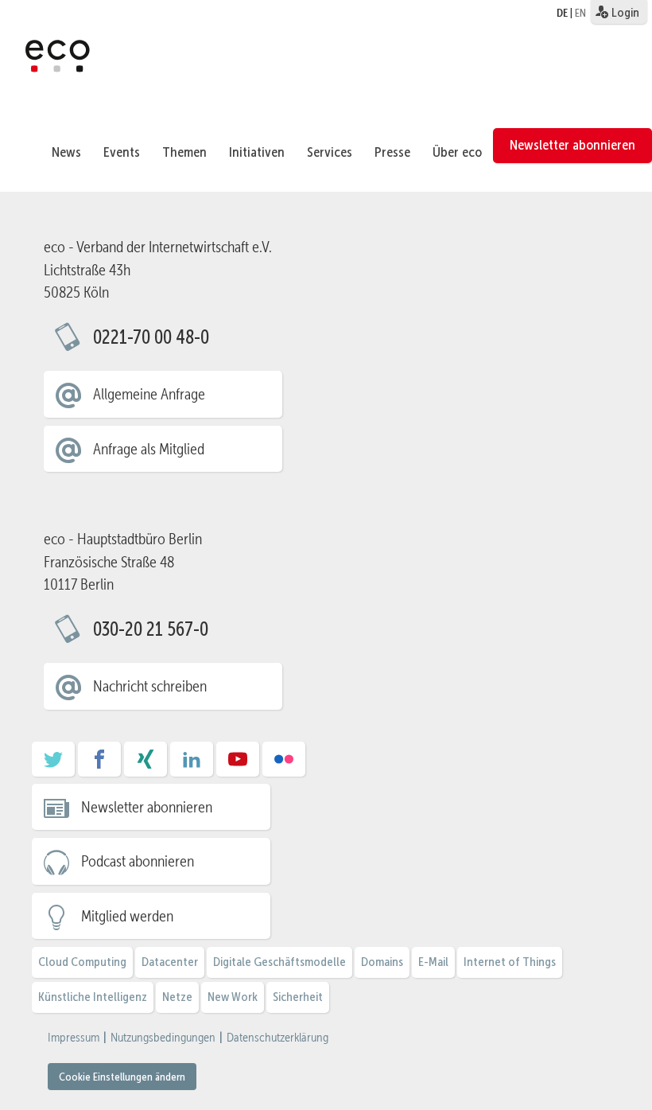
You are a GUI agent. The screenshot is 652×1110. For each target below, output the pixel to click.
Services (329, 152)
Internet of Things (510, 961)
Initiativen (257, 152)
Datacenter (170, 961)
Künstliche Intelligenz (92, 996)
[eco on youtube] (237, 764)
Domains (382, 961)
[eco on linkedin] (191, 764)
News (66, 152)
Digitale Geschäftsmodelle (279, 961)
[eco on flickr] (283, 764)
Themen (184, 152)
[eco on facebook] (99, 764)
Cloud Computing (82, 961)
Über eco (457, 152)
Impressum (73, 1037)
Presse (392, 152)
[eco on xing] (145, 764)
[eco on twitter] (53, 764)
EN (580, 12)
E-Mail (433, 961)
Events (121, 152)
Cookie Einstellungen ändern (122, 1076)
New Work (233, 996)
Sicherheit (298, 996)
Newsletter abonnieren (572, 145)
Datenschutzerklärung (277, 1037)
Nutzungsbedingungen (163, 1037)
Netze (177, 996)
